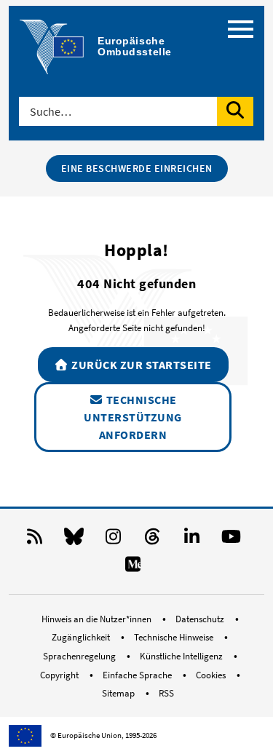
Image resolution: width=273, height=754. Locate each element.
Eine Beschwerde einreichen (137, 168)
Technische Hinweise (174, 637)
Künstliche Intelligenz (182, 656)
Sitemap (119, 693)
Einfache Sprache (138, 675)
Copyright (60, 675)
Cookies (212, 675)
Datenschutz (200, 619)
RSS (166, 693)
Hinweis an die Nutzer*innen (97, 619)
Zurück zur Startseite (140, 364)
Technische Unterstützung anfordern (133, 417)
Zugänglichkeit (82, 637)
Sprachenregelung (80, 656)
